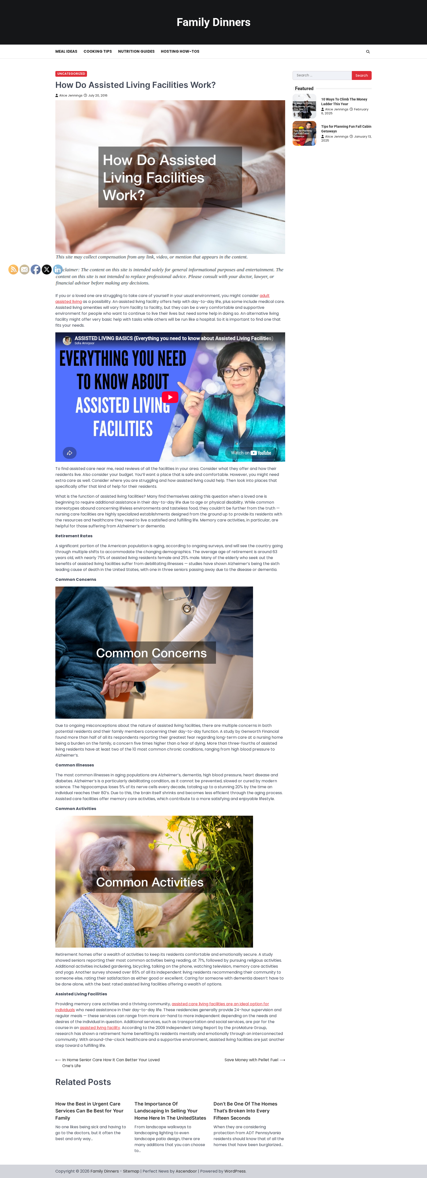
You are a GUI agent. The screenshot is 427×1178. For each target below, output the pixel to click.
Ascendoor (186, 1171)
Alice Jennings (71, 95)
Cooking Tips (98, 51)
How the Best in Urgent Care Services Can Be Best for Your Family (89, 1111)
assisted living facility (100, 1028)
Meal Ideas (66, 51)
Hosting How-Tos (180, 51)
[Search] (368, 51)
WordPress (235, 1171)
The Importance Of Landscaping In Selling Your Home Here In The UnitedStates (170, 1111)
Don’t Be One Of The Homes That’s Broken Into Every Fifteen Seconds (245, 1111)
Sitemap (131, 1171)
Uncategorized (71, 74)
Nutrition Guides (136, 51)
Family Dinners (214, 22)
